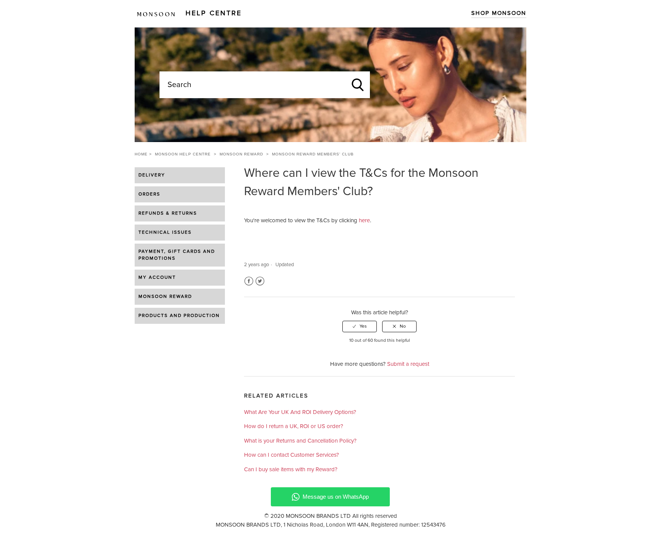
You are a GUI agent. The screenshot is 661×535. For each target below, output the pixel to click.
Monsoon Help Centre (183, 154)
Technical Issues (165, 232)
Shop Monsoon (498, 13)
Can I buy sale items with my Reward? (290, 469)
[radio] (359, 326)
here (364, 220)
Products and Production (179, 316)
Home (141, 154)
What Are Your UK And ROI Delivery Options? (300, 412)
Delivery (151, 175)
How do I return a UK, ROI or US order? (293, 426)
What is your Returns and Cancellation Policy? (300, 441)
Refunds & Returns (167, 213)
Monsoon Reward (241, 154)
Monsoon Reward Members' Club (313, 154)
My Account (157, 277)
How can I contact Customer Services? (291, 455)
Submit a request (408, 364)
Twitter (260, 281)
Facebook (249, 281)
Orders (149, 194)
